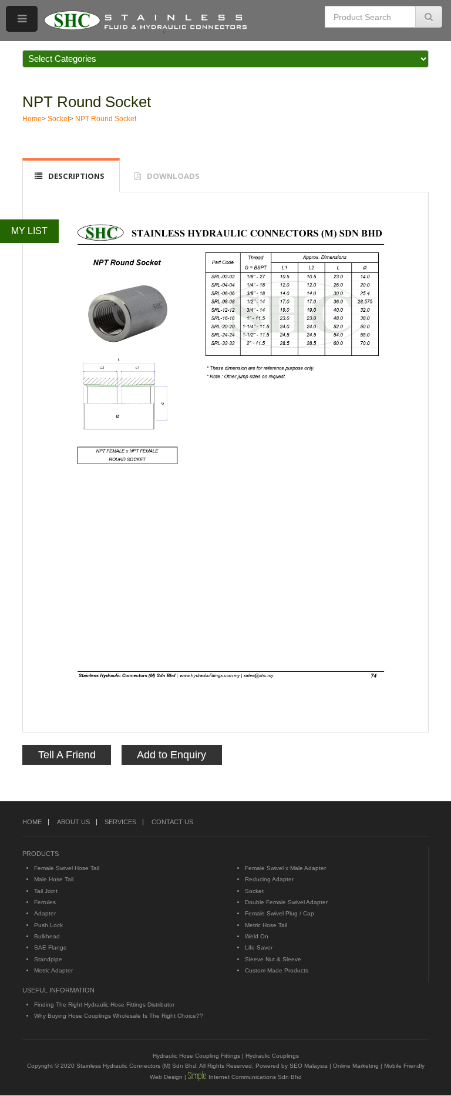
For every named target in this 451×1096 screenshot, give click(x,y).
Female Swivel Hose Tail (66, 868)
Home (32, 119)
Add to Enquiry (171, 755)
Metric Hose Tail (266, 925)
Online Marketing (356, 1065)
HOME (32, 821)
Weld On (256, 936)
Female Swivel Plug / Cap (279, 913)
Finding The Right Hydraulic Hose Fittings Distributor (104, 1004)
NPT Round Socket (86, 102)
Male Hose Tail (53, 879)
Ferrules (45, 902)
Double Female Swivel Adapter (286, 902)
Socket (58, 119)
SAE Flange (50, 947)
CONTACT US (172, 821)
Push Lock (48, 925)
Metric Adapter (53, 970)
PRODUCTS (40, 853)
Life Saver (258, 947)
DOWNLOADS (173, 176)
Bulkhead (47, 936)
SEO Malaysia (309, 1065)
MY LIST (29, 231)
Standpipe (48, 959)
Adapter (45, 913)
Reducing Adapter (269, 879)
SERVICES (120, 821)
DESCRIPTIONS (76, 176)
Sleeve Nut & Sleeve (273, 959)
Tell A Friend (67, 755)
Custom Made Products (276, 970)
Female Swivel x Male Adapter (285, 868)
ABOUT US (73, 821)
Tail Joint (46, 891)
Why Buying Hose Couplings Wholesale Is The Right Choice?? (118, 1015)
